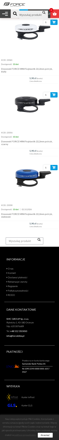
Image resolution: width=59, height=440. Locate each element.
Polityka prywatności (18, 290)
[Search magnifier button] (45, 13)
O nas (10, 268)
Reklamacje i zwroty (17, 281)
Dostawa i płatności (17, 277)
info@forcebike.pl (15, 335)
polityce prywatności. (25, 435)
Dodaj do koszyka (54, 23)
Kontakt (12, 272)
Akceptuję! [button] (45, 435)
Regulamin (13, 286)
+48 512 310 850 (18, 331)
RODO (11, 295)
